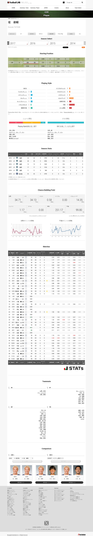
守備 (64, 104)
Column (56, 8)
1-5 (23, 327)
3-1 (23, 299)
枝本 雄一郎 (42, 420)
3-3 (23, 322)
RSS (83, 47)
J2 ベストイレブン (58, 496)
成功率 (62, 154)
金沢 (18, 273)
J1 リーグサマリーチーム (59, 490)
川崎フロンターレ (10, 500)
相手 (17, 253)
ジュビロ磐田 (25, 507)
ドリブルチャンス (60, 88)
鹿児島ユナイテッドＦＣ (43, 513)
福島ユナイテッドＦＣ (43, 490)
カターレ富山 (25, 505)
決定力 (25, 88)
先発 (32, 154)
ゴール (50, 154)
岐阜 (18, 265)
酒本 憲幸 (43, 426)
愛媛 (18, 288)
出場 (26, 154)
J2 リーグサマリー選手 (58, 495)
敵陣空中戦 (24, 108)
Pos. (34, 253)
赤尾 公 (43, 413)
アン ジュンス (42, 392)
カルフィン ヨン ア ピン (16, 132)
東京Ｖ (17, 299)
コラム (71, 490)
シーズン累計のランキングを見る (76, 215)
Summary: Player (34, 8)
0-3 (23, 273)
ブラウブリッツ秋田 (27, 494)
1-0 (23, 280)
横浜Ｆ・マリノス (10, 502)
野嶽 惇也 (43, 424)
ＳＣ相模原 (41, 494)
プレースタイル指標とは (75, 496)
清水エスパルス (10, 503)
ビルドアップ (61, 98)
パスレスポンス (23, 104)
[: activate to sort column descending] (9, 154)
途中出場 (38, 154)
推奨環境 (39, 527)
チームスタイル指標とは (75, 498)
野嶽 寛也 (43, 438)
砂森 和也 (81, 399)
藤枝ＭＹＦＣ (25, 508)
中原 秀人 (43, 434)
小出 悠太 (12, 130)
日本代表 (72, 491)
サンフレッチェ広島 (11, 512)
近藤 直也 (12, 134)
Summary (56, 488)
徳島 (18, 257)
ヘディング (22, 95)
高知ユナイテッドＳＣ (43, 509)
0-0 (23, 265)
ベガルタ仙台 (25, 492)
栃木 (18, 304)
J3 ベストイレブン (58, 500)
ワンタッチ (22, 91)
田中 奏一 (81, 401)
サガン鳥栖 (25, 512)
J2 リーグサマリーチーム (59, 494)
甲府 (18, 262)
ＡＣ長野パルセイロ (42, 496)
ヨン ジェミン (80, 391)
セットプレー (22, 101)
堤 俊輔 (82, 396)
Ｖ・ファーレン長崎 (11, 515)
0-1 (23, 262)
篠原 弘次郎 (12, 136)
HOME (13, 8)
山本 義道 (50, 134)
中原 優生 (43, 422)
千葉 (18, 301)
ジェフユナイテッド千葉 (12, 494)
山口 (18, 278)
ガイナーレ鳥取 (42, 504)
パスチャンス (61, 95)
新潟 (18, 306)
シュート (56, 154)
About (67, 8)
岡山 (18, 309)
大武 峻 (50, 130)
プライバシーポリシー (45, 527)
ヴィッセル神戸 (10, 509)
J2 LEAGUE (25, 488)
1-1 (23, 345)
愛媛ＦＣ (40, 508)
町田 (18, 267)
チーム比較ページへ (27, 461)
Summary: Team (24, 8)
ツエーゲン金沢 (42, 498)
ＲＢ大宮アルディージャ (28, 499)
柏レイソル (9, 495)
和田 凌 (82, 417)
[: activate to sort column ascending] (12, 154)
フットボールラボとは (74, 492)
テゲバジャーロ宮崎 (27, 515)
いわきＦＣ (25, 496)
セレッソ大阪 (9, 508)
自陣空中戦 (62, 101)
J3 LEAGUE (41, 488)
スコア (22, 253)
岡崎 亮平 (50, 138)
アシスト (68, 154)
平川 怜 (43, 410)
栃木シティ (25, 498)
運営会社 (52, 527)
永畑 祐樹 (43, 415)
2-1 (23, 286)
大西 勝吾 (43, 394)
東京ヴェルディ (10, 498)
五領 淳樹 (43, 417)
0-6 (23, 312)
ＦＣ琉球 (40, 515)
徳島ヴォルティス (26, 509)
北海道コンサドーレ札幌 (28, 490)
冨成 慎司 (81, 403)
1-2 (23, 260)
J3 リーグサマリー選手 (58, 499)
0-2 (23, 275)
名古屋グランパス (10, 504)
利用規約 (34, 527)
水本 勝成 (81, 398)
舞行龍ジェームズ (13, 138)
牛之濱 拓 (43, 431)
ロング (23, 98)
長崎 (18, 283)
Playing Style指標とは (69, 112)
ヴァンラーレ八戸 (26, 491)
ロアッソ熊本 (41, 512)
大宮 (18, 275)
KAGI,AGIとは (72, 495)
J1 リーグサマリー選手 (58, 491)
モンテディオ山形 (26, 495)
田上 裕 (43, 433)
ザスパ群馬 (41, 492)
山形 (18, 296)
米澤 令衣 (81, 412)
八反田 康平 (42, 427)
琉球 (18, 280)
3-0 (23, 288)
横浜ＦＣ (24, 500)
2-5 (23, 317)
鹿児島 (20, 174)
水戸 (18, 270)
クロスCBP (62, 252)
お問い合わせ (57, 527)
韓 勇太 (82, 413)
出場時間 (44, 154)
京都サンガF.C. (10, 505)
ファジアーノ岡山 (10, 511)
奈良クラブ (41, 503)
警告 (74, 154)
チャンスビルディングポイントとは (37, 215)
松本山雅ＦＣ (41, 495)
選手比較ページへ (65, 461)
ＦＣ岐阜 (40, 499)
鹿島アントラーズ (10, 490)
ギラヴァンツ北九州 (42, 511)
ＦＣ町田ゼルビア (10, 499)
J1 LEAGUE (9, 488)
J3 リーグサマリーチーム (59, 498)
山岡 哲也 (43, 391)
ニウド (44, 436)
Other (71, 488)
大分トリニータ (26, 513)
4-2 (23, 325)
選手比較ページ (21, 482)
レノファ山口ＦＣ (42, 505)
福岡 (21, 158)
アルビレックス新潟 (27, 504)
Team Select (78, 8)
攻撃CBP (51, 253)
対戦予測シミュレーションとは (76, 499)
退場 (80, 154)
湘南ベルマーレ (26, 502)
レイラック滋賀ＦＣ (42, 500)
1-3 (23, 306)
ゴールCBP (83, 252)
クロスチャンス (61, 91)
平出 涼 (82, 392)
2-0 (23, 304)
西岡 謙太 (43, 419)
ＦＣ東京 (9, 496)
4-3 (23, 257)
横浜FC (17, 291)
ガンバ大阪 (9, 507)
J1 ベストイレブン (58, 492)
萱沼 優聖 (81, 415)
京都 (18, 260)
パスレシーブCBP (73, 252)
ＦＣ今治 (24, 511)
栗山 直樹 (50, 136)
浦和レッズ (9, 492)
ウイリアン (43, 412)
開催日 (12, 253)
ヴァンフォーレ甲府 (27, 503)
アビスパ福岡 (9, 513)
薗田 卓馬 (81, 410)
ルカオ (82, 419)
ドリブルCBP (67, 252)
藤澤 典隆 (81, 394)
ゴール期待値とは (73, 500)
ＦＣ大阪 (40, 502)
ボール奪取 (62, 108)
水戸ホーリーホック (11, 491)
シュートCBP (78, 252)
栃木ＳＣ (40, 491)
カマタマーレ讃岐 (42, 507)
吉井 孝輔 (43, 429)
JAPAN (46, 8)
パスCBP (57, 253)
